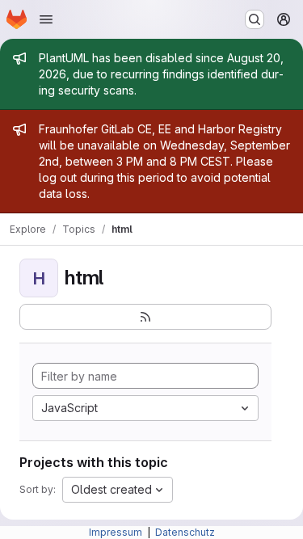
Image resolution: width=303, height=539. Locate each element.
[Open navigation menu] (46, 19)
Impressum (117, 532)
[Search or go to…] (254, 19)
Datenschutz (185, 532)
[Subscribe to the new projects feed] (145, 317)
